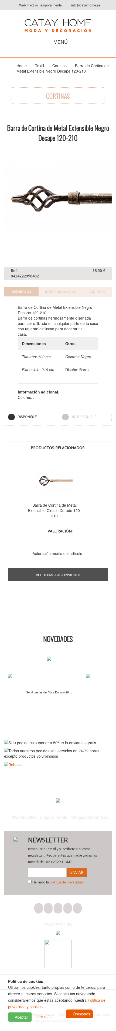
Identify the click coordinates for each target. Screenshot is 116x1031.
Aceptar (21, 1017)
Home (21, 65)
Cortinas (59, 65)
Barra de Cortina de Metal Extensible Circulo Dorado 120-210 (46, 510)
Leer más (43, 1016)
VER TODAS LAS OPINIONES (58, 574)
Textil (39, 65)
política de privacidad (66, 882)
